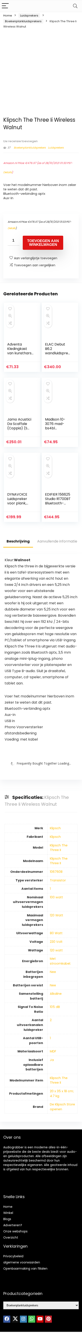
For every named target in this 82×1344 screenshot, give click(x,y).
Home (7, 15)
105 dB (55, 1007)
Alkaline (56, 993)
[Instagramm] (23, 1319)
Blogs (7, 1219)
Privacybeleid (13, 1256)
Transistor (58, 880)
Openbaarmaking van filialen (25, 1268)
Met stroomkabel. (60, 961)
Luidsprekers (29, 15)
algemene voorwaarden (21, 1262)
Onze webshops (15, 1231)
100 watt (56, 897)
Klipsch (55, 828)
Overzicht (10, 1237)
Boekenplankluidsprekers (23, 21)
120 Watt (56, 915)
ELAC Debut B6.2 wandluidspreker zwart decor (58, 351)
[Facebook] (6, 1319)
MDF (53, 1051)
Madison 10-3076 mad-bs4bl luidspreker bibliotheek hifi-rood (55, 430)
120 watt (56, 950)
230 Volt (56, 942)
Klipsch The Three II (59, 847)
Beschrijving (18, 541)
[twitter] (15, 1319)
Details (7, 172)
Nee (53, 972)
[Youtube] (40, 1319)
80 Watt (56, 933)
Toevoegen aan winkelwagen (43, 243)
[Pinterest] (48, 1319)
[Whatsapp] (31, 1319)
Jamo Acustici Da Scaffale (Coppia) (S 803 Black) (19, 426)
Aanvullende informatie (57, 541)
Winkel (8, 1213)
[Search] (75, 6)
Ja (52, 1060)
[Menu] (5, 6)
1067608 (56, 872)
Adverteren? (12, 1225)
